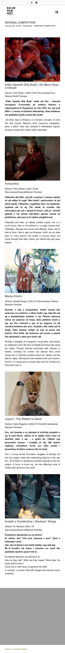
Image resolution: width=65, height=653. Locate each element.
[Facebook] (32, 2)
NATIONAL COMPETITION (20, 22)
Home (18, 26)
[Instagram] (36, 2)
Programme (27, 26)
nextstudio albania (20, 649)
